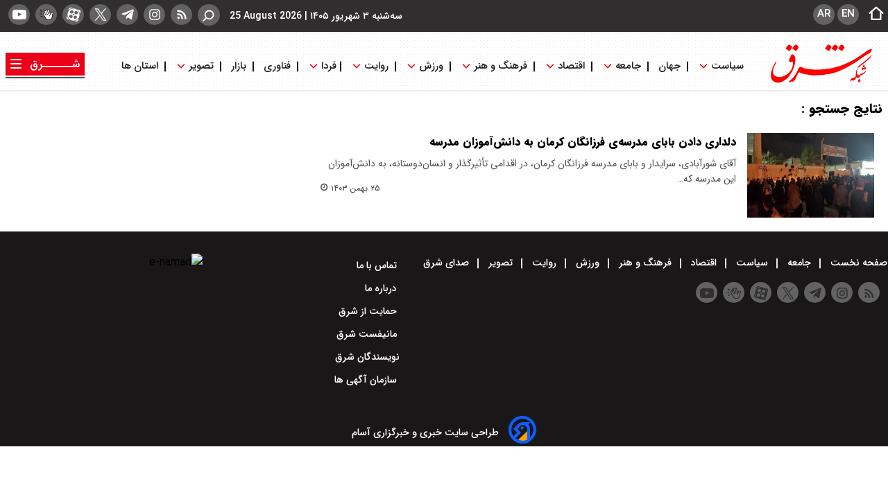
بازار (238, 66)
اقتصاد (571, 66)
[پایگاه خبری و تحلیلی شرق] (820, 81)
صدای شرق (447, 262)
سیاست (727, 66)
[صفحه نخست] (872, 14)
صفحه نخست (857, 262)
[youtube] (19, 14)
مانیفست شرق (368, 334)
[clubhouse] (46, 14)
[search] (209, 15)
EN (848, 14)
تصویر (201, 66)
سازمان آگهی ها (367, 379)
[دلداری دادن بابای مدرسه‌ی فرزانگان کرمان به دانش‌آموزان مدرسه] (810, 175)
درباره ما (382, 288)
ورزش (431, 66)
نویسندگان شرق (367, 357)
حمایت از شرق (369, 311)
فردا (327, 66)
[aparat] (73, 14)
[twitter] (100, 14)
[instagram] (154, 14)
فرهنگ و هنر (500, 66)
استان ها (141, 66)
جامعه (628, 66)
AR (823, 14)
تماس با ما (378, 265)
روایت (376, 66)
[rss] (181, 14)
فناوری (277, 66)
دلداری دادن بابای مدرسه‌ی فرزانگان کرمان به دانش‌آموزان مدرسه (582, 141)
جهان (669, 66)
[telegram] (127, 14)
